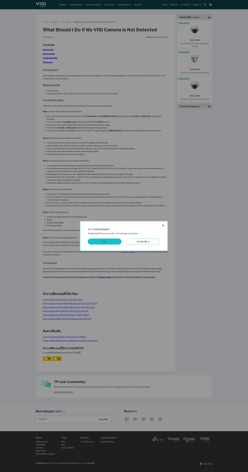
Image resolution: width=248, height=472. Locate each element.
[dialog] (124, 236)
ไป (104, 241)
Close (163, 225)
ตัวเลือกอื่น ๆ (143, 241)
